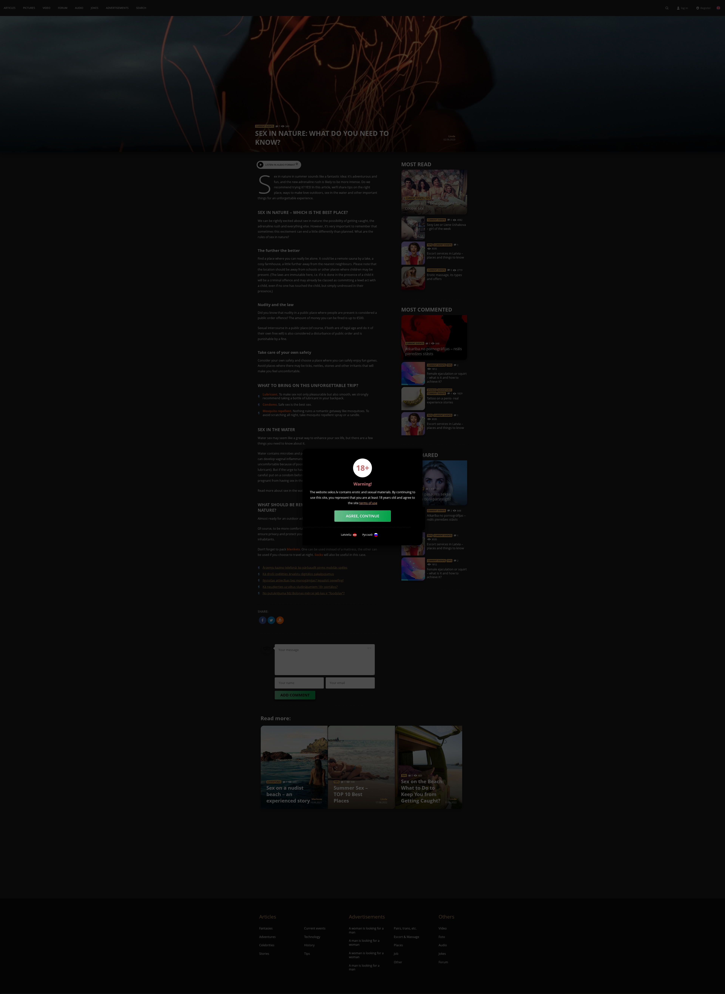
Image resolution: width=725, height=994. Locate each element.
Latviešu (346, 534)
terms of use (368, 503)
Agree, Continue (362, 516)
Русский (367, 534)
